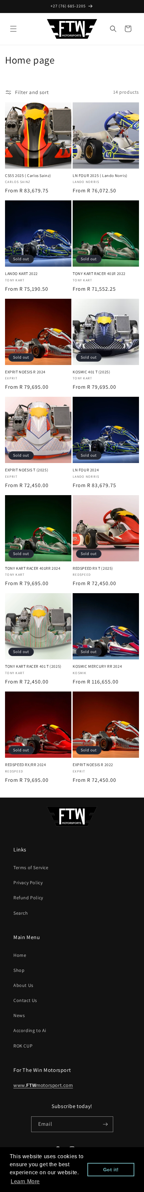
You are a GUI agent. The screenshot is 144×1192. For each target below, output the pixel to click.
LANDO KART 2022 (21, 273)
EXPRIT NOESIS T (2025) (26, 469)
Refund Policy (28, 898)
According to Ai (29, 1030)
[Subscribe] (105, 1124)
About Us (23, 985)
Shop (18, 970)
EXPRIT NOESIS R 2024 (25, 371)
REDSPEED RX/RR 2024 (25, 764)
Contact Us (25, 1000)
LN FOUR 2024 (86, 469)
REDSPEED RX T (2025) (93, 568)
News (19, 1015)
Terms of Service (31, 867)
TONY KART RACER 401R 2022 (99, 273)
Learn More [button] (25, 1181)
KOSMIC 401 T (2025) (91, 371)
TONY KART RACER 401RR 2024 (33, 568)
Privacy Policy (28, 883)
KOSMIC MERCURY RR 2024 (97, 666)
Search (20, 913)
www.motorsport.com (43, 1085)
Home (19, 955)
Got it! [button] (111, 1169)
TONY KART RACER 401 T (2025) (33, 666)
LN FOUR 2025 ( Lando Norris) (100, 175)
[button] (13, 28)
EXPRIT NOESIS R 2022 (93, 764)
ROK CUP (22, 1046)
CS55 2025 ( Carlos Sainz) (28, 175)
